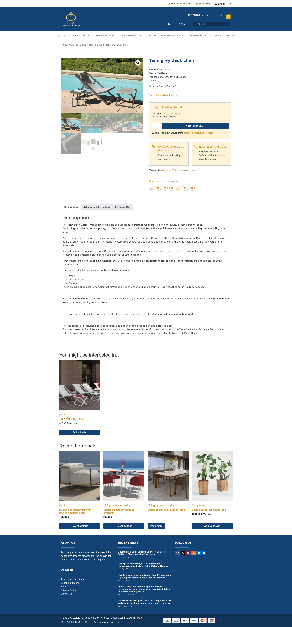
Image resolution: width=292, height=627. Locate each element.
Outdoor (196, 35)
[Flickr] (204, 553)
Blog (230, 35)
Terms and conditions (72, 579)
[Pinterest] (188, 553)
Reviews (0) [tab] (122, 207)
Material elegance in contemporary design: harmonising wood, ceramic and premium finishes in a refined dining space (144, 589)
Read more (156, 526)
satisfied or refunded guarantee (200, 133)
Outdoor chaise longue (92, 44)
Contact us (66, 594)
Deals (217, 35)
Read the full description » (163, 95)
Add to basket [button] (80, 432)
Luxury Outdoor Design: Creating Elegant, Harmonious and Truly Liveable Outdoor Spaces (143, 564)
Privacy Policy (68, 590)
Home (61, 35)
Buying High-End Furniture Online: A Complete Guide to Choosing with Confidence (142, 553)
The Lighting (128, 35)
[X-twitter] (183, 553)
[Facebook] (177, 553)
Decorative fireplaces (164, 35)
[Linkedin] (198, 553)
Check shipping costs (172, 113)
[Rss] (193, 553)
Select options (80, 526)
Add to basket (195, 126)
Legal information (70, 583)
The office (103, 35)
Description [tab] (71, 207)
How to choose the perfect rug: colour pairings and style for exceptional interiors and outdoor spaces (144, 601)
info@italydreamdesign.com (105, 622)
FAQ (63, 586)
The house (78, 35)
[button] (138, 63)
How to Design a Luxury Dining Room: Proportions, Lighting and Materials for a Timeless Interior (144, 576)
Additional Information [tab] (96, 207)
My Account (196, 15)
